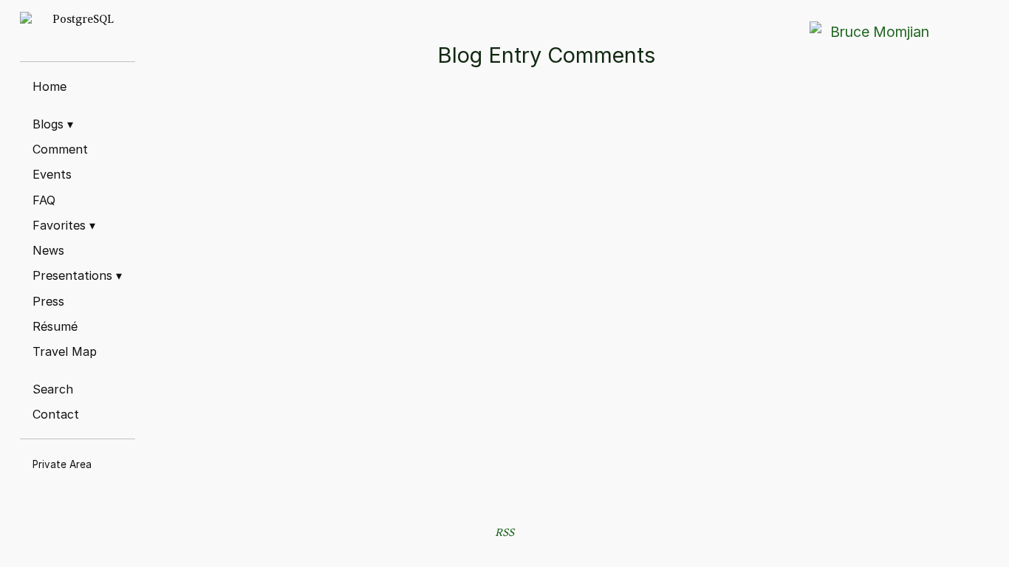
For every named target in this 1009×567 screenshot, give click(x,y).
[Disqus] (560, 313)
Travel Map (65, 351)
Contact (56, 414)
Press (48, 301)
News (48, 250)
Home (49, 86)
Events (52, 174)
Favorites (64, 225)
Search (53, 389)
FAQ (44, 200)
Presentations (77, 275)
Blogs (53, 124)
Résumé (55, 326)
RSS (504, 533)
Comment (60, 149)
